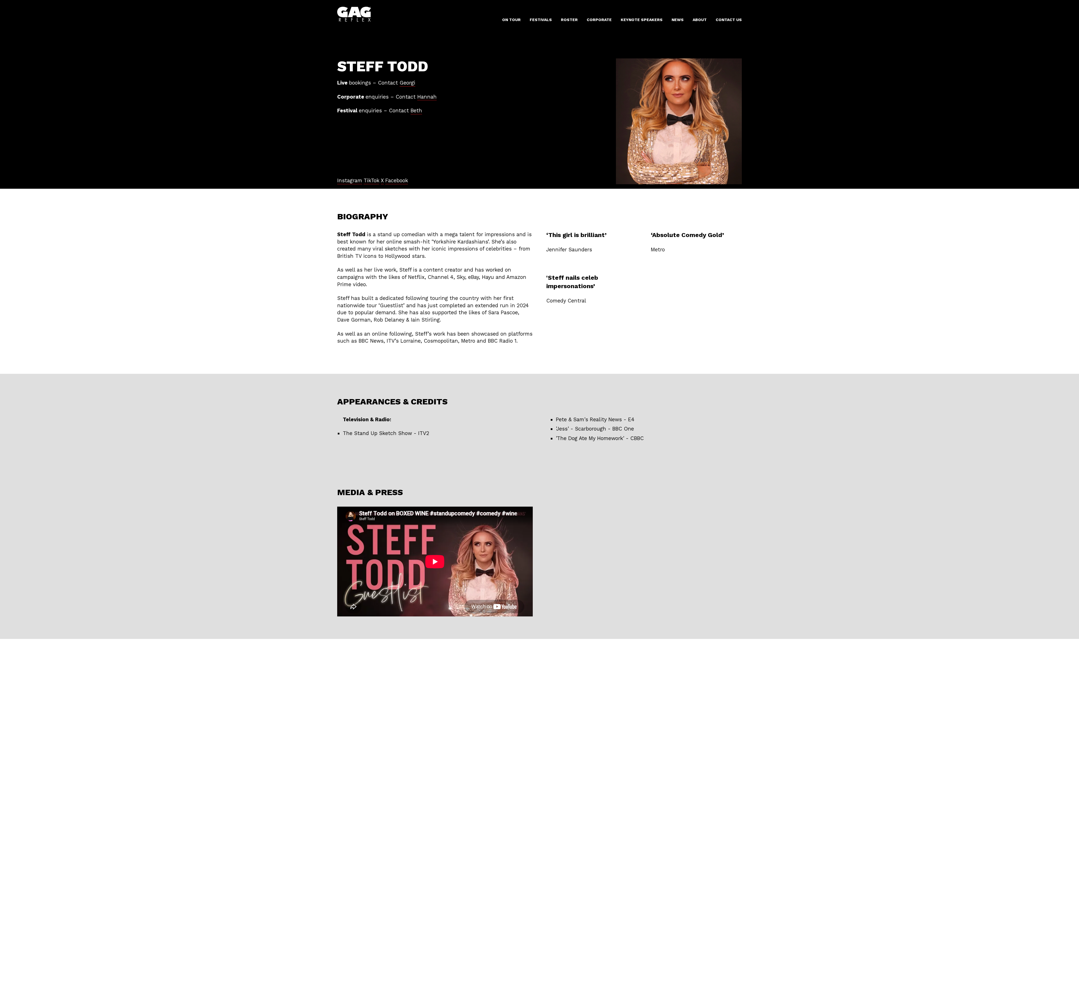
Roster (569, 19)
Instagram (349, 180)
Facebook (396, 180)
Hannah (427, 97)
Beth (416, 110)
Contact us (729, 19)
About (700, 19)
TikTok (371, 180)
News (678, 19)
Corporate (599, 19)
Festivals (541, 19)
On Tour (511, 19)
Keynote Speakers (642, 19)
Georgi (407, 83)
